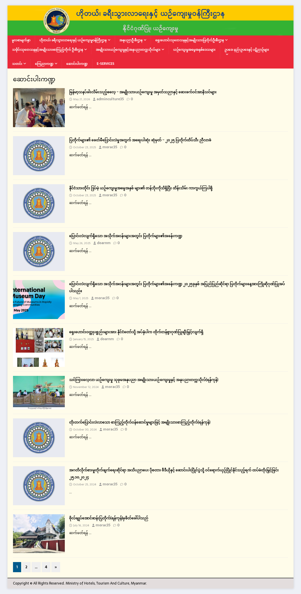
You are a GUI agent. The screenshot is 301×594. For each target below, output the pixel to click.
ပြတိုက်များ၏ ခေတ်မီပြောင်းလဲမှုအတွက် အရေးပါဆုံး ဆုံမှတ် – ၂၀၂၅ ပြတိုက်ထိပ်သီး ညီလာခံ (140, 139)
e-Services (105, 63)
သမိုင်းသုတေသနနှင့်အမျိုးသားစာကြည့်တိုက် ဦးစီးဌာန (47, 49)
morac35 (109, 147)
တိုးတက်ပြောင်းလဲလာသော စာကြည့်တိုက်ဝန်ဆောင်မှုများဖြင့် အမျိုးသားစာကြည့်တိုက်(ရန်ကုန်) (139, 422)
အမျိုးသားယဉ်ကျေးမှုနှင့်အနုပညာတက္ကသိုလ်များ (128, 49)
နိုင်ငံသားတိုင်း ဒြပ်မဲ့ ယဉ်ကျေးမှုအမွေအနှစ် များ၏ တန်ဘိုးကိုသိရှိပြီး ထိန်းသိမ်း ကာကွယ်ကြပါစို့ (141, 188)
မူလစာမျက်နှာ (21, 40)
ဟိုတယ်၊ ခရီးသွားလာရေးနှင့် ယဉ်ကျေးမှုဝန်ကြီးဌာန (73, 40)
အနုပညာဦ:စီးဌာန (131, 40)
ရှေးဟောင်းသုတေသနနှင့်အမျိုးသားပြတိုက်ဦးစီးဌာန (189, 40)
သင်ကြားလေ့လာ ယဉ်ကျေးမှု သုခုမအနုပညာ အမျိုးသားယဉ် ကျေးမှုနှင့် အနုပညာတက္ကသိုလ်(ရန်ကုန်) (143, 379)
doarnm (104, 243)
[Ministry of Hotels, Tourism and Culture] (150, 32)
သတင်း (17, 63)
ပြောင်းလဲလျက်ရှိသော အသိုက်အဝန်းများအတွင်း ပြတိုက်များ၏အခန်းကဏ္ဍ (125, 235)
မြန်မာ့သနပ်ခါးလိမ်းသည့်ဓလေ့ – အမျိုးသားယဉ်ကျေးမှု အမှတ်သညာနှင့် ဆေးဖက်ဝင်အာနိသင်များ (143, 91)
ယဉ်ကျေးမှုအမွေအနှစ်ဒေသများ (194, 49)
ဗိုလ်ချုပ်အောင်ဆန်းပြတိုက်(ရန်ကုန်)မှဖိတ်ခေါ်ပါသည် (108, 518)
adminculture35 (110, 99)
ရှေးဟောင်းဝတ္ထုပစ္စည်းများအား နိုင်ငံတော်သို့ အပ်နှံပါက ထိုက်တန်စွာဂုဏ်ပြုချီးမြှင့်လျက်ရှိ (136, 331)
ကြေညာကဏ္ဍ (44, 63)
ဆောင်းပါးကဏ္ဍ (77, 63)
